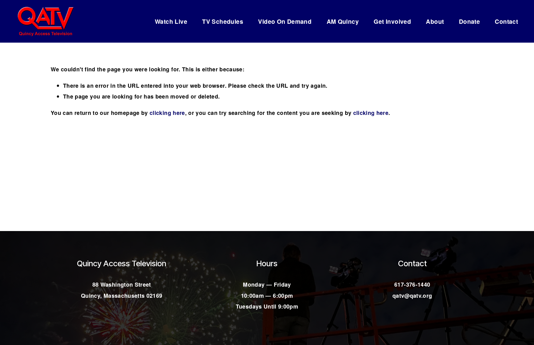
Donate (469, 21)
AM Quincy (343, 21)
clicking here (167, 112)
